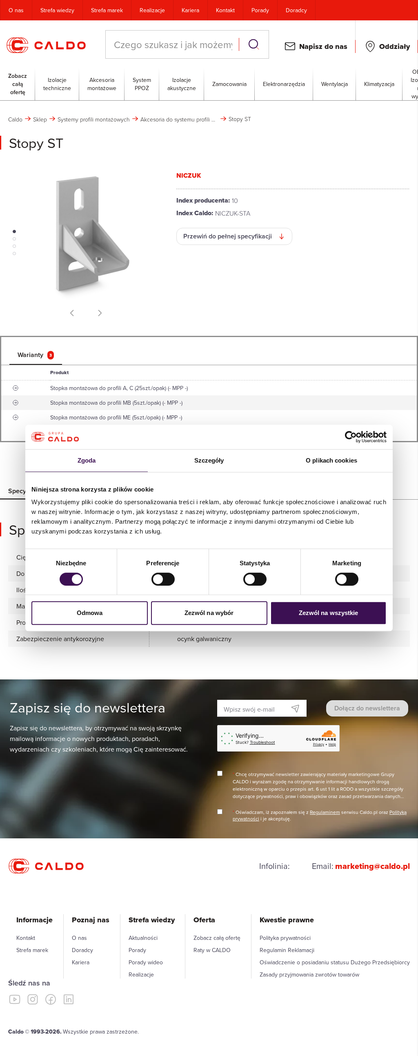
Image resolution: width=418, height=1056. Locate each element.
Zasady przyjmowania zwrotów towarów (309, 974)
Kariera (190, 10)
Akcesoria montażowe (101, 84)
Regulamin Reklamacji (287, 950)
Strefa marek (107, 10)
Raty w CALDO (212, 950)
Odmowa (90, 612)
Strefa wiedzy (57, 10)
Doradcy (296, 10)
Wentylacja (334, 84)
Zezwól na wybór (209, 612)
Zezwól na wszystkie (328, 612)
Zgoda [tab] (87, 460)
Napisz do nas (323, 46)
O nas (16, 10)
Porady (260, 10)
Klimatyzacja (379, 84)
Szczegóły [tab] (209, 460)
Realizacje (152, 10)
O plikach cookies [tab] (331, 460)
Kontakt (225, 10)
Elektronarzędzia (284, 84)
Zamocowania (229, 84)
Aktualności (143, 938)
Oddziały (394, 46)
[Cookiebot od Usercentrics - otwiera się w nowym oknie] (351, 437)
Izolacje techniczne (57, 84)
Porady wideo (146, 962)
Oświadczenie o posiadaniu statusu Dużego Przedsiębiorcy (335, 962)
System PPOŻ (142, 84)
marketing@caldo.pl (372, 866)
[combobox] (173, 44)
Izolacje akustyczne (181, 84)
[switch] (163, 579)
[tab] (35, 355)
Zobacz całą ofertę (17, 84)
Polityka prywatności (285, 938)
